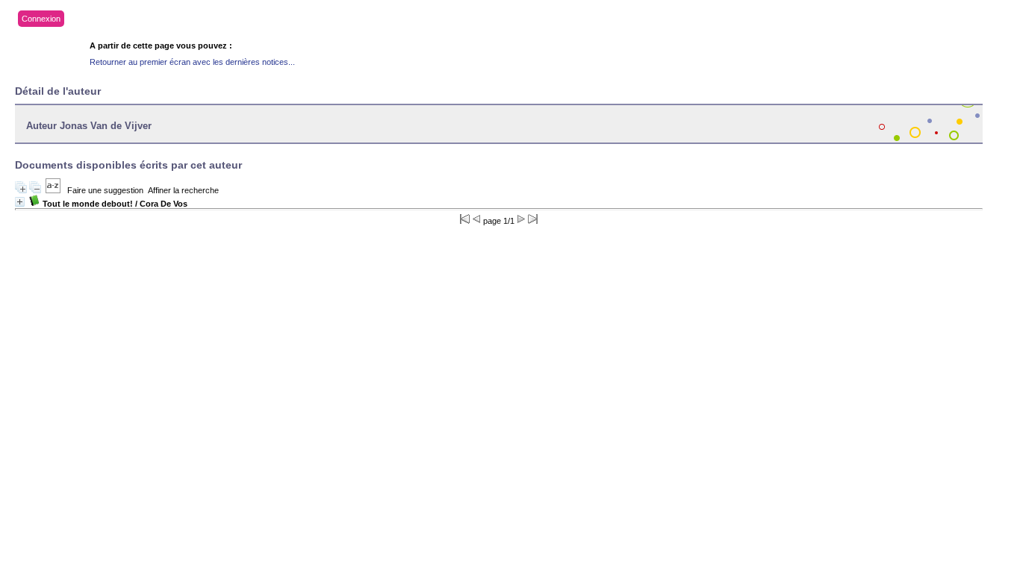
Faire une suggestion (105, 190)
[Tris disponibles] (53, 190)
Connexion (41, 18)
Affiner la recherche (183, 190)
